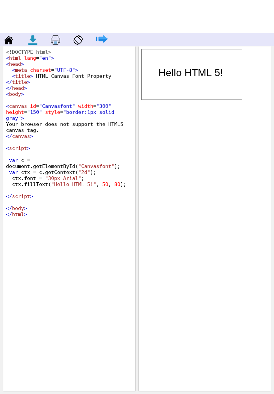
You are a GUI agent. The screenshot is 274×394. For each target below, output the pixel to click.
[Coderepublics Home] (7, 43)
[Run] (98, 43)
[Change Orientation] (74, 43)
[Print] (52, 43)
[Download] (33, 43)
